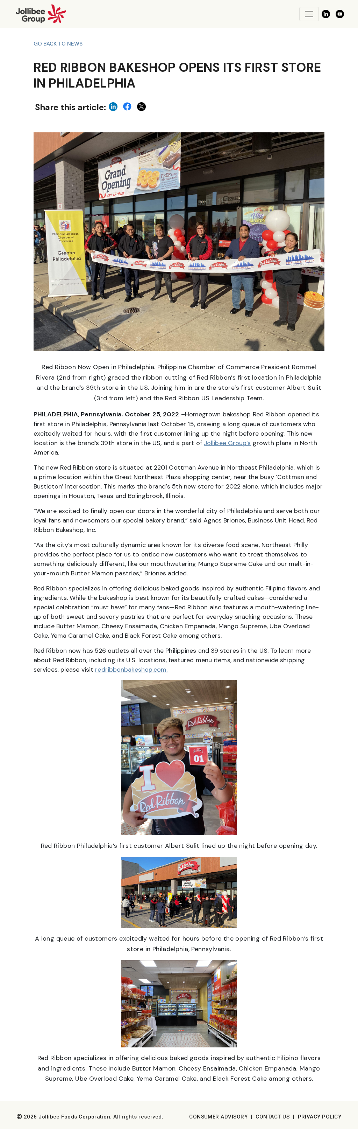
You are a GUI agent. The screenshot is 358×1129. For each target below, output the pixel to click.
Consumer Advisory (218, 1117)
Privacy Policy (319, 1117)
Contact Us (272, 1117)
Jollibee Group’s (227, 443)
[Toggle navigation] (309, 14)
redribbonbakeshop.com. (131, 669)
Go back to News (58, 43)
